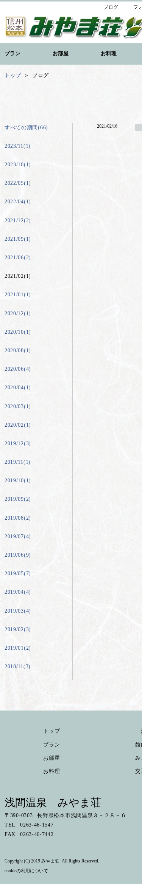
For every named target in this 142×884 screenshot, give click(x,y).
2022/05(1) (18, 183)
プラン (51, 745)
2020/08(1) (18, 350)
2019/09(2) (18, 499)
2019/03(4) (18, 611)
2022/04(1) (18, 201)
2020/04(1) (18, 387)
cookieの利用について (26, 870)
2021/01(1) (18, 294)
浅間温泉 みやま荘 (53, 802)
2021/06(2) (18, 257)
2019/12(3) (18, 443)
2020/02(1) (18, 425)
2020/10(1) (18, 332)
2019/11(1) (18, 462)
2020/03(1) (18, 406)
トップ (51, 731)
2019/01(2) (18, 648)
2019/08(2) (18, 518)
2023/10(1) (18, 164)
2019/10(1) (18, 480)
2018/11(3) (18, 666)
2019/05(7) (18, 573)
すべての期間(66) (26, 127)
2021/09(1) (18, 239)
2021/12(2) (18, 220)
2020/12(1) (18, 313)
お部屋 (51, 758)
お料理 (51, 771)
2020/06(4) (18, 369)
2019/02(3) (18, 629)
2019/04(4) (18, 592)
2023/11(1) (18, 146)
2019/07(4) (18, 536)
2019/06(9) (18, 555)
